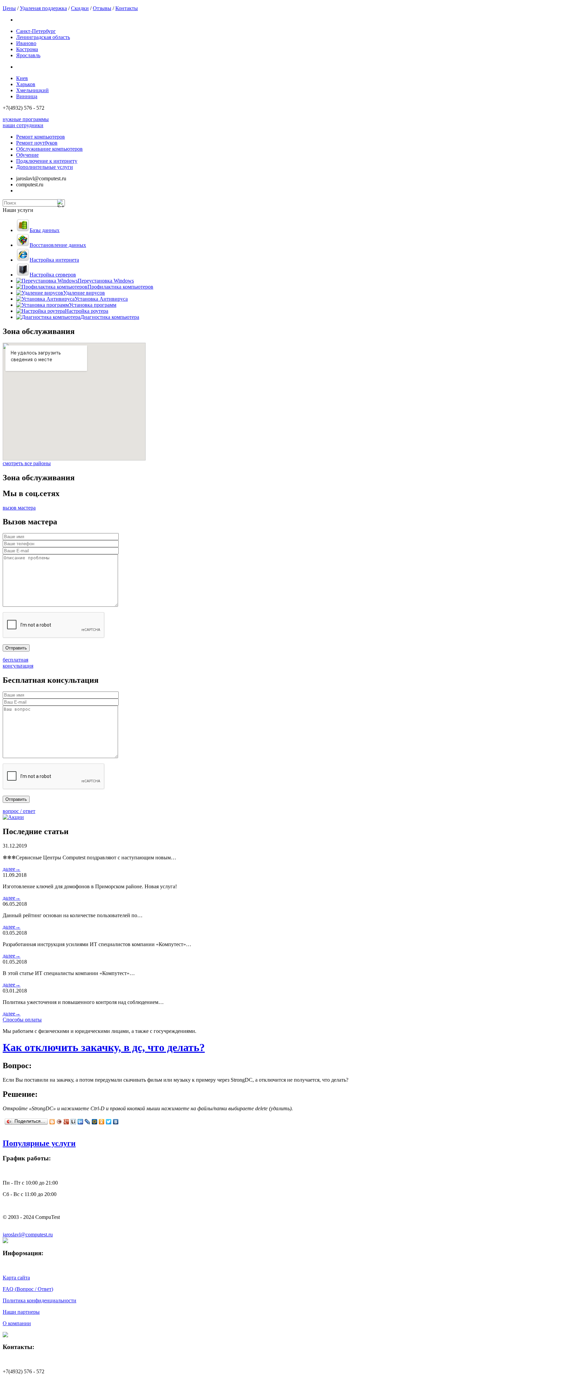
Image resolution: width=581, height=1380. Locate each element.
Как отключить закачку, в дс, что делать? (104, 1047)
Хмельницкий (32, 90)
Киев (22, 78)
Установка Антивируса (101, 299)
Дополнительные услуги (44, 167)
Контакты (126, 8)
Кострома (27, 49)
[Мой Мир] (94, 1121)
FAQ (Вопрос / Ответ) (28, 1289)
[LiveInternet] (73, 1121)
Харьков (25, 84)
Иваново (26, 43)
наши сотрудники (23, 125)
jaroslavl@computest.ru (28, 1234)
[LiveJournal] (87, 1121)
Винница (26, 96)
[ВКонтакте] (115, 1121)
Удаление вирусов (84, 293)
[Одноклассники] (101, 1121)
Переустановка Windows (106, 281)
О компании (17, 1323)
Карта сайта (16, 1277)
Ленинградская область (43, 37)
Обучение (27, 155)
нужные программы (26, 119)
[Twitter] (108, 1121)
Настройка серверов (53, 274)
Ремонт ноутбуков (36, 143)
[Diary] (59, 1121)
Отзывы (102, 8)
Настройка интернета (54, 260)
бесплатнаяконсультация (18, 663)
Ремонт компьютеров (40, 137)
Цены (9, 8)
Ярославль (28, 55)
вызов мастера (19, 508)
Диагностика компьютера (109, 317)
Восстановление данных (58, 245)
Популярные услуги (39, 1143)
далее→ (12, 869)
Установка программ (92, 305)
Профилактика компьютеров (120, 287)
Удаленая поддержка (43, 8)
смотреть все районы (27, 463)
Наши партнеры (21, 1312)
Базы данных (45, 230)
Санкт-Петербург (36, 31)
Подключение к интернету (46, 161)
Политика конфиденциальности (39, 1300)
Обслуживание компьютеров (49, 149)
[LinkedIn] (80, 1121)
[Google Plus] (66, 1121)
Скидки (80, 8)
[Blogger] (52, 1121)
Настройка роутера (86, 311)
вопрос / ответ (19, 811)
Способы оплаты (22, 1019)
